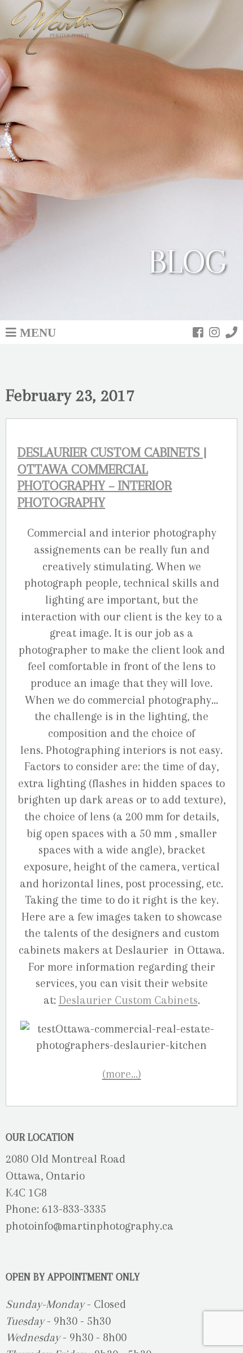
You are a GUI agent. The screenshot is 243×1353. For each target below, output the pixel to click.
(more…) (121, 1074)
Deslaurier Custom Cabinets (128, 1000)
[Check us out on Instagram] (214, 332)
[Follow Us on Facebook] (198, 332)
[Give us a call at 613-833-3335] (231, 332)
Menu (38, 332)
